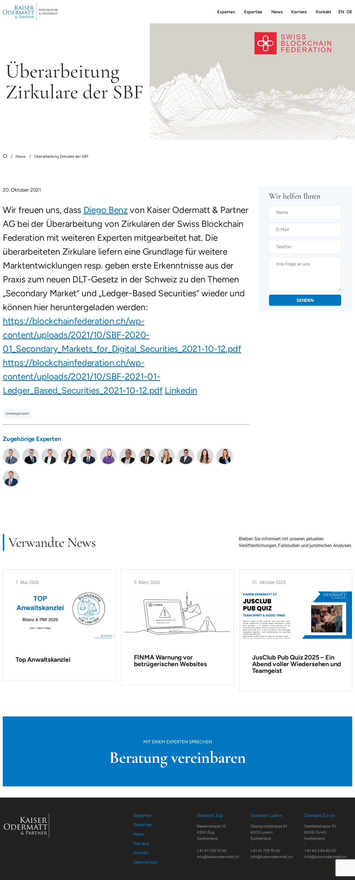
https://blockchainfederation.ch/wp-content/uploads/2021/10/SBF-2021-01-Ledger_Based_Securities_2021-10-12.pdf (83, 376)
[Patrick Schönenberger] (11, 478)
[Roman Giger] (147, 456)
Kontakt (323, 11)
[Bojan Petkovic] (186, 456)
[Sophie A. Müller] (205, 456)
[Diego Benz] (50, 456)
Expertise (253, 11)
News (276, 11)
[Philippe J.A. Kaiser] (11, 456)
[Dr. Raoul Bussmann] (127, 456)
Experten (226, 11)
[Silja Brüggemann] (224, 456)
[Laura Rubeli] (166, 456)
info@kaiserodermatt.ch (218, 856)
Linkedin (181, 390)
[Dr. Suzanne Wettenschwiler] (108, 456)
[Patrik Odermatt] (30, 456)
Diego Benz (105, 210)
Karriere (299, 11)
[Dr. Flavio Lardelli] (88, 456)
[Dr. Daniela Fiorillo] (69, 456)
